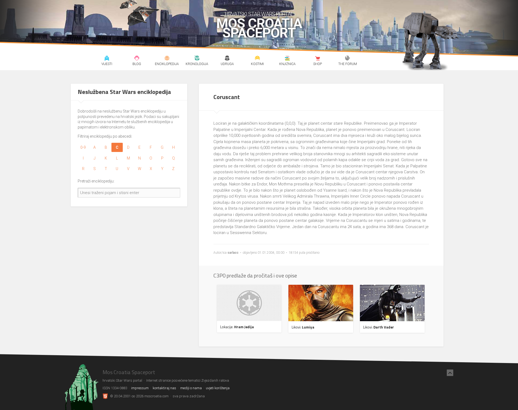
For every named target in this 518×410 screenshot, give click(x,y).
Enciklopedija (167, 59)
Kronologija (197, 59)
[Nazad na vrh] (450, 373)
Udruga (227, 59)
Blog (137, 59)
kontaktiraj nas (164, 388)
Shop (317, 59)
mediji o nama (191, 388)
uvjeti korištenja (218, 388)
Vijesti (106, 59)
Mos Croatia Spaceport (259, 28)
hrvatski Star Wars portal (259, 14)
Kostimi (257, 59)
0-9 (83, 147)
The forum (347, 59)
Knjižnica (287, 59)
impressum (140, 388)
